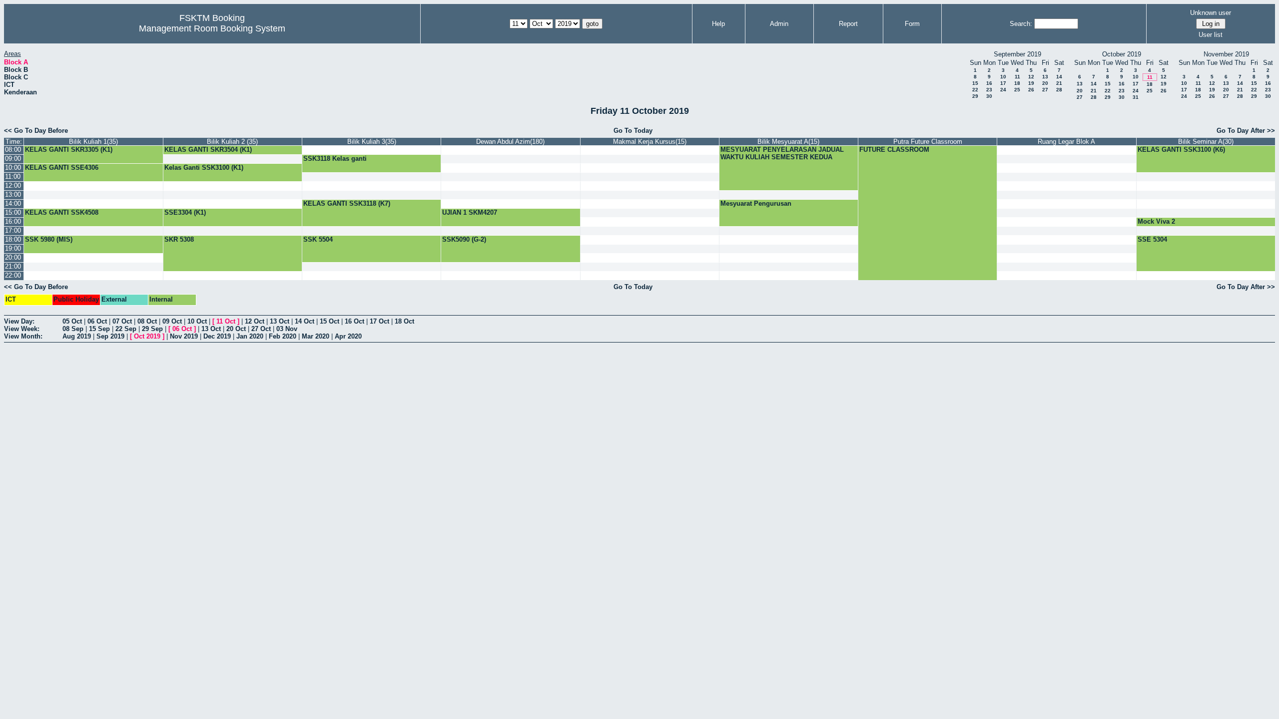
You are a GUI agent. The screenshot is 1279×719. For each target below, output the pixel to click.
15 (975, 83)
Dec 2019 (217, 336)
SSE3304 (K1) (185, 212)
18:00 (13, 239)
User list (1211, 34)
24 (1003, 89)
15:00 (13, 212)
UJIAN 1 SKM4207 (469, 212)
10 (1003, 76)
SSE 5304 (1152, 239)
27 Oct (261, 329)
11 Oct (225, 321)
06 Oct (97, 321)
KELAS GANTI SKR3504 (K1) (208, 149)
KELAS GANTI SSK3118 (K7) (346, 203)
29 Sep (152, 329)
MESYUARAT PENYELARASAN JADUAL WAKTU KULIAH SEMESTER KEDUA (782, 153)
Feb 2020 (282, 336)
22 (975, 89)
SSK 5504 (318, 239)
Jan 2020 (249, 336)
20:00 (13, 257)
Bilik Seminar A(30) (1206, 141)
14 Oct (304, 321)
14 (1059, 76)
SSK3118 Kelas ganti (335, 158)
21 (1059, 83)
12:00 (13, 185)
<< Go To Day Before (36, 130)
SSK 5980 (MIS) (48, 239)
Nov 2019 (184, 336)
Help (718, 23)
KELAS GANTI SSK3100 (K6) (1181, 149)
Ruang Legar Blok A (1066, 141)
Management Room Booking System (212, 28)
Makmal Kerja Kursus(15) (649, 141)
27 (1045, 89)
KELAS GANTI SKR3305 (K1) (68, 149)
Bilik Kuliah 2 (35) (232, 141)
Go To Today (633, 130)
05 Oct (72, 321)
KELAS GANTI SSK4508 (61, 212)
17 (1003, 83)
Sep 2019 (110, 336)
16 (989, 83)
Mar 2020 (315, 336)
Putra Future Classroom (927, 141)
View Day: (19, 321)
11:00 (12, 176)
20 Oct (236, 329)
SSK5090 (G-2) (464, 239)
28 (1059, 89)
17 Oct (379, 321)
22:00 (13, 275)
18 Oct (404, 321)
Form (912, 23)
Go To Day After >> (1246, 130)
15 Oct (329, 321)
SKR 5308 (179, 239)
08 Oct (147, 321)
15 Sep (99, 329)
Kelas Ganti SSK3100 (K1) (203, 167)
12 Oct (254, 321)
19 (1031, 83)
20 (1045, 83)
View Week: (21, 329)
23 (989, 89)
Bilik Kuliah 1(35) (93, 141)
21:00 (13, 266)
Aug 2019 (76, 336)
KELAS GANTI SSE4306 (61, 167)
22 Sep (125, 329)
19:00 (13, 248)
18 (1017, 83)
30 (989, 96)
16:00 (13, 221)
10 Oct (197, 321)
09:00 (13, 158)
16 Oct (354, 321)
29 (975, 96)
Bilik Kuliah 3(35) (371, 141)
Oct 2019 (147, 336)
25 (1017, 89)
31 (1136, 97)
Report (848, 23)
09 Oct (172, 321)
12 (1031, 76)
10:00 (13, 167)
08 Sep (72, 329)
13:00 (13, 194)
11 (1017, 76)
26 (1031, 89)
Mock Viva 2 (1156, 221)
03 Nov (286, 329)
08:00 (13, 149)
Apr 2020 (348, 336)
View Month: (23, 336)
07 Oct (122, 321)
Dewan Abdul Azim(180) (510, 141)
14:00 (13, 203)
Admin (779, 23)
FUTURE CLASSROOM (894, 149)
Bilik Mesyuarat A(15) (788, 141)
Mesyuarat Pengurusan (755, 203)
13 (1045, 76)
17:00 (13, 230)
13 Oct (279, 321)
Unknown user (1210, 12)
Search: (1021, 23)
